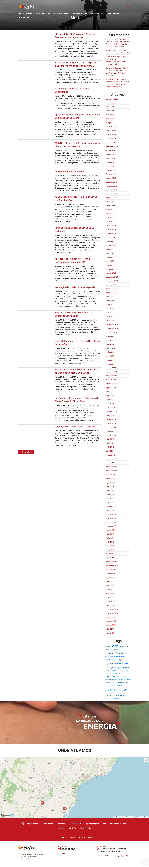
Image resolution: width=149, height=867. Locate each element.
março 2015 (110, 597)
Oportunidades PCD (96, 13)
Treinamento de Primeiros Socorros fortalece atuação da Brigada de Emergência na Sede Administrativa (118, 83)
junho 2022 (110, 253)
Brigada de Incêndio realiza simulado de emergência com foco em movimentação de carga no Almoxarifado (117, 42)
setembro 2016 (112, 526)
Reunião (127, 679)
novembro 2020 (112, 328)
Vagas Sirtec (24, 17)
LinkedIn (82, 837)
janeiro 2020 (111, 368)
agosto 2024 (111, 150)
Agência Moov (125, 856)
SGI (85, 13)
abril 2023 (110, 214)
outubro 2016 (111, 522)
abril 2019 (110, 403)
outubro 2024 (111, 142)
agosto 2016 (111, 530)
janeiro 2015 (110, 605)
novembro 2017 (112, 471)
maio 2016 (110, 542)
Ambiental (107, 646)
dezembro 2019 (112, 372)
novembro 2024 (112, 138)
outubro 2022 (111, 237)
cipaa (113, 650)
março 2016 (110, 550)
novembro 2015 (112, 566)
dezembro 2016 (112, 514)
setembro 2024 (112, 146)
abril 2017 (110, 498)
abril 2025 (110, 119)
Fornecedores (62, 13)
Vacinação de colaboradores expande (75, 287)
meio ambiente (111, 673)
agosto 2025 (111, 103)
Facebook (63, 837)
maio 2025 (110, 115)
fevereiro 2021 (111, 316)
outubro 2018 (111, 427)
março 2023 (110, 218)
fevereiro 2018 (111, 459)
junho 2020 (110, 348)
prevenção (124, 677)
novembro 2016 (112, 518)
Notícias (51, 13)
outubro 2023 (111, 190)
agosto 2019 (111, 388)
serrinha (124, 686)
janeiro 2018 (110, 463)
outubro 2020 (111, 332)
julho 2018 (110, 439)
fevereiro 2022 (111, 269)
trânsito (116, 696)
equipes (118, 667)
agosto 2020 (111, 340)
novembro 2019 (112, 376)
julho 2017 (110, 487)
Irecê (127, 671)
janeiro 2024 (111, 178)
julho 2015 (110, 581)
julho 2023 (110, 202)
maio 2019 (110, 400)
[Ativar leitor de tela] (19, 13)
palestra (109, 676)
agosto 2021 (111, 293)
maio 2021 (110, 305)
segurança (116, 685)
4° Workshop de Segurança (69, 171)
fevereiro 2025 (111, 127)
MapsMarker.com (118, 817)
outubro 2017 (111, 475)
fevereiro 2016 (111, 554)
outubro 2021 (111, 285)
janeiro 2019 (110, 415)
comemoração (109, 656)
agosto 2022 (111, 245)
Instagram (72, 837)
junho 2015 (110, 585)
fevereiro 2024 (111, 174)
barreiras (122, 646)
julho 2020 (110, 344)
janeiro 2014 (110, 633)
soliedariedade (109, 693)
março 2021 (110, 312)
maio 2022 (110, 257)
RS (117, 682)
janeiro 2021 (110, 320)
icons (128, 817)
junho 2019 (110, 396)
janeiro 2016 (110, 558)
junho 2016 (110, 538)
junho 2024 (110, 158)
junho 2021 (110, 301)
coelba (117, 650)
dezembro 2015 (112, 562)
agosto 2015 (111, 578)
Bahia (114, 646)
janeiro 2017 (110, 510)
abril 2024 (110, 166)
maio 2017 (110, 494)
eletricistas (114, 664)
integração (122, 671)
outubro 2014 (111, 617)
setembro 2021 (112, 289)
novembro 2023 (112, 186)
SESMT (112, 690)
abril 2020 (110, 356)
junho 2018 (110, 443)
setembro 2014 (112, 621)
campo (128, 646)
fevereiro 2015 (111, 601)
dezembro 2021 (112, 277)
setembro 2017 (111, 479)
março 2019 (110, 407)
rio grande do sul (110, 682)
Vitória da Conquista (113, 698)
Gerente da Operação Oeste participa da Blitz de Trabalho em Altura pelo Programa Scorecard (117, 71)
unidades (122, 695)
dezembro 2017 (112, 467)
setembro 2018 (112, 431)
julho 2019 (110, 392)
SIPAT (117, 690)
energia (109, 667)
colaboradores (115, 653)
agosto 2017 (111, 483)
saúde (121, 682)
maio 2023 (110, 210)
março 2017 (110, 502)
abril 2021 (110, 309)
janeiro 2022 (111, 273)
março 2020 (110, 360)
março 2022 (110, 265)
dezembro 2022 (112, 229)
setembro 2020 (112, 336)
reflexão (120, 679)
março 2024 (110, 170)
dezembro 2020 (112, 324)
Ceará (107, 649)
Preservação (117, 677)
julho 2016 (110, 534)
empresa (124, 663)
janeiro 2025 (111, 131)
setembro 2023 (112, 194)
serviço (107, 690)
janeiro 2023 (111, 225)
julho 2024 (110, 154)
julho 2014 (110, 629)
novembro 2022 (112, 233)
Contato (116, 13)
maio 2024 (110, 162)
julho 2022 (110, 249)
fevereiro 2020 (111, 364)
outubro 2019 (111, 380)
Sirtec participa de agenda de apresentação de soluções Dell (118, 51)
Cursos (108, 13)
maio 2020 (110, 352)
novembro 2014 (112, 613)
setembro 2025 (112, 99)
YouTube (90, 837)
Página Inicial (28, 13)
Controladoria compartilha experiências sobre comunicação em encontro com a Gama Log (116, 60)
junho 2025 (110, 111)
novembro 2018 (112, 423)
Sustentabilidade (119, 693)
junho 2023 (110, 206)
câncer (126, 660)
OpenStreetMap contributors (141, 817)
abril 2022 (110, 261)
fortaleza (115, 671)
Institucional (40, 13)
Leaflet (124, 817)
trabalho (109, 695)
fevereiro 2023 (111, 222)
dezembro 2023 (112, 182)
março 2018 (110, 455)
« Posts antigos (26, 452)
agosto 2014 (111, 625)
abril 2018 (110, 451)
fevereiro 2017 (111, 506)
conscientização (114, 659)
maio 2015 (110, 589)
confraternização (119, 656)
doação (107, 664)
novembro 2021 (112, 281)
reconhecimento (110, 680)
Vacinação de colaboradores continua (75, 426)
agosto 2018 (111, 435)
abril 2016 (110, 546)
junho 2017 (110, 490)
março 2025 (110, 123)
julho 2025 (110, 107)
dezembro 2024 (112, 134)
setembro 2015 (112, 574)
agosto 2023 (111, 198)
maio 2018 (110, 447)
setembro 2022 (112, 241)
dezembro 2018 (112, 419)
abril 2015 (110, 593)
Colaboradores (76, 13)
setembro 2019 (112, 384)
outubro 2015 (111, 570)
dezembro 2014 (112, 609)
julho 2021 (110, 297)
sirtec (123, 689)
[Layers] (146, 760)
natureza (120, 673)
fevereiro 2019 (111, 411)
